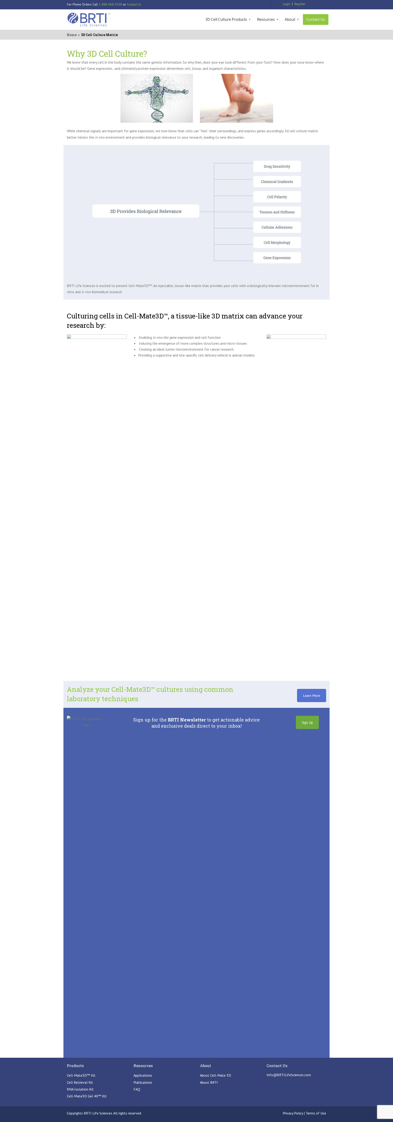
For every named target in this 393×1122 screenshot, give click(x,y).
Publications (143, 1082)
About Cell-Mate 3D (215, 1075)
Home (72, 35)
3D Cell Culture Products (226, 19)
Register (300, 4)
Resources (266, 19)
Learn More (311, 695)
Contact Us (134, 4)
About (290, 19)
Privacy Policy (293, 1113)
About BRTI (209, 1082)
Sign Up (307, 722)
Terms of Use (316, 1113)
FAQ (137, 1089)
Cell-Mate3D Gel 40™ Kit (87, 1096)
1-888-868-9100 (110, 4)
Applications (143, 1075)
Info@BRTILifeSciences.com (289, 1075)
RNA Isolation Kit (80, 1089)
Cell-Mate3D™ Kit (81, 1075)
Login (286, 4)
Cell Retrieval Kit (80, 1082)
